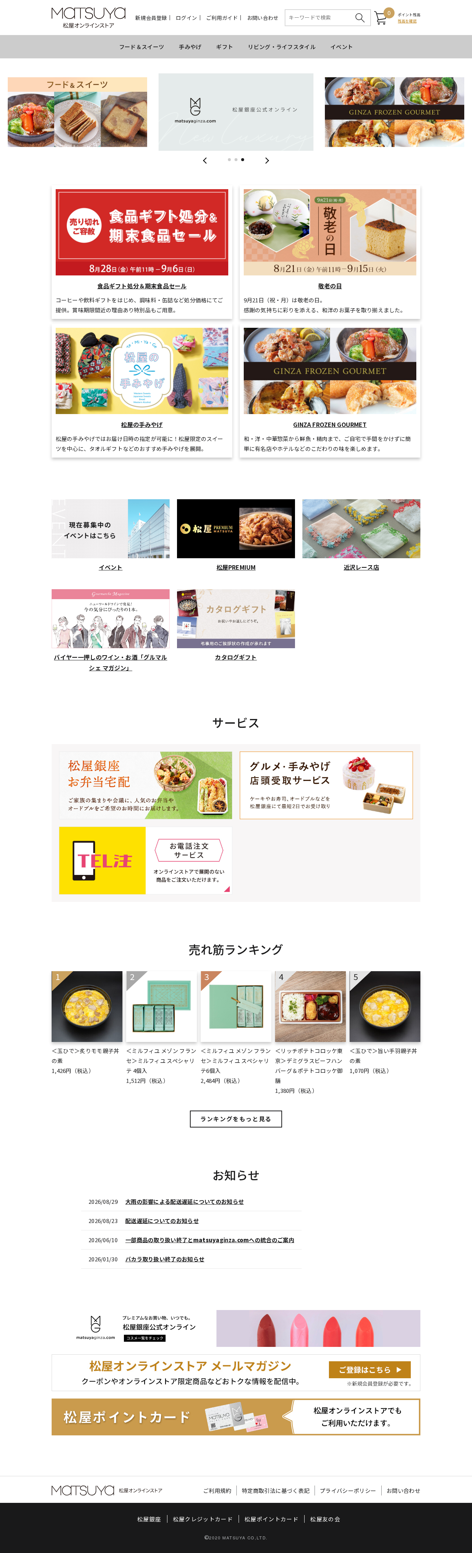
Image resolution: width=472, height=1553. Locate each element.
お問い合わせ (263, 17)
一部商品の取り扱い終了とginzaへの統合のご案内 (209, 1240)
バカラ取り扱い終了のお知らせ (164, 1259)
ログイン (186, 17)
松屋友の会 (325, 1519)
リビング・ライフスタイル (282, 47)
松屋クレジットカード (203, 1519)
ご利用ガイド (222, 17)
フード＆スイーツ (141, 47)
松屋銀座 (149, 1519)
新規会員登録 (151, 17)
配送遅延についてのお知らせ (162, 1220)
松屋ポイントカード (271, 1519)
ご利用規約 (217, 1490)
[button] (229, 159)
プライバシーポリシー (348, 1490)
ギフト (224, 47)
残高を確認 (407, 21)
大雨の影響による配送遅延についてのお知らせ (184, 1201)
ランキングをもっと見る (236, 1118)
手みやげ (190, 47)
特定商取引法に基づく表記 (276, 1490)
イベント (341, 47)
